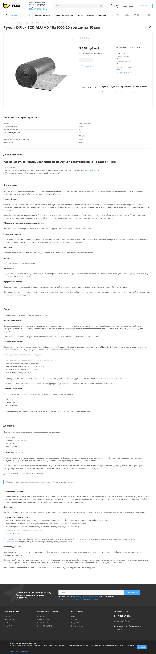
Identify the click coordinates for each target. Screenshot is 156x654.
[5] (89, 38)
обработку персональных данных (86, 597)
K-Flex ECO (7, 622)
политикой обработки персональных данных (79, 599)
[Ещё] (111, 15)
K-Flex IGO (7, 626)
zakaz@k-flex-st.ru (38, 8)
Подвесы (75, 622)
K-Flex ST (7, 616)
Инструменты (77, 626)
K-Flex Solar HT (9, 619)
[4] (87, 38)
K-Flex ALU (41, 616)
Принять (141, 647)
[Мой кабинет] (118, 15)
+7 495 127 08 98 (120, 5)
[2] (82, 38)
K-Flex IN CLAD (43, 622)
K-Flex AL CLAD (43, 619)
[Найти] (101, 6)
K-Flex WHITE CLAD (45, 626)
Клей (73, 616)
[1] (80, 38)
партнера (14, 541)
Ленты (74, 619)
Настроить (24, 651)
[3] (85, 38)
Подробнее (14, 651)
